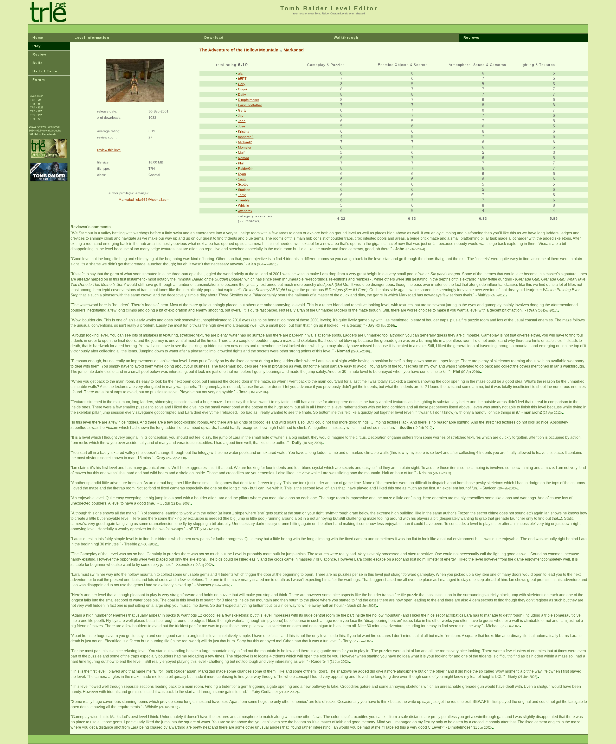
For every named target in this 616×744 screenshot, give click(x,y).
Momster (244, 147)
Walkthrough (346, 37)
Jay (240, 116)
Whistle (243, 205)
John (241, 121)
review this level (109, 150)
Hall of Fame (44, 71)
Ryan (242, 174)
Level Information (92, 37)
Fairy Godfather (250, 105)
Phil (241, 163)
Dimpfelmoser (248, 100)
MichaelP (245, 142)
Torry (242, 195)
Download (214, 37)
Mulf (241, 153)
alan (241, 73)
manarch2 (245, 137)
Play (36, 46)
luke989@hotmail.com (152, 199)
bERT (242, 79)
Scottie (243, 184)
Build (37, 63)
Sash (242, 179)
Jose (241, 126)
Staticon (244, 190)
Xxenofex (245, 211)
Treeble (244, 200)
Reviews (471, 37)
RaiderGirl (245, 168)
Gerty (242, 110)
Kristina (243, 131)
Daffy (242, 94)
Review (39, 54)
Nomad (243, 158)
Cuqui (242, 89)
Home (37, 37)
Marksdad (293, 50)
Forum (38, 79)
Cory (241, 84)
